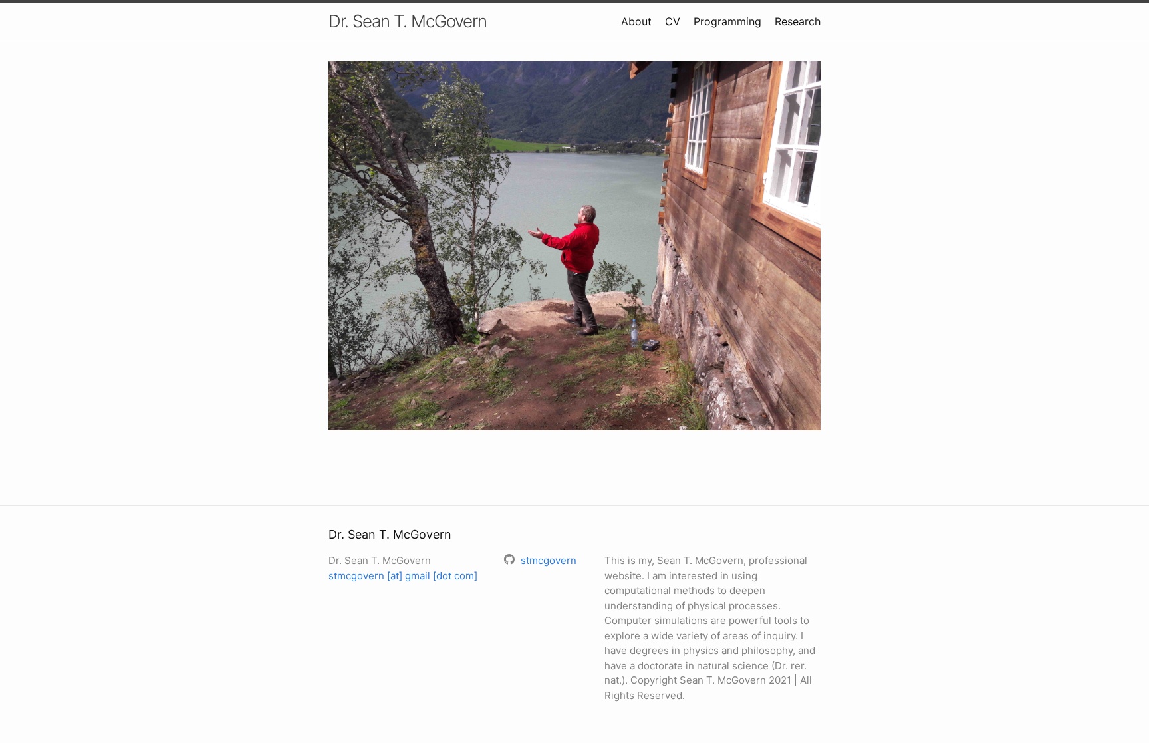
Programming (727, 21)
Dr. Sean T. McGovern (407, 21)
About (636, 21)
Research (798, 21)
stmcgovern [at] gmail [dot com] (402, 575)
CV (672, 21)
